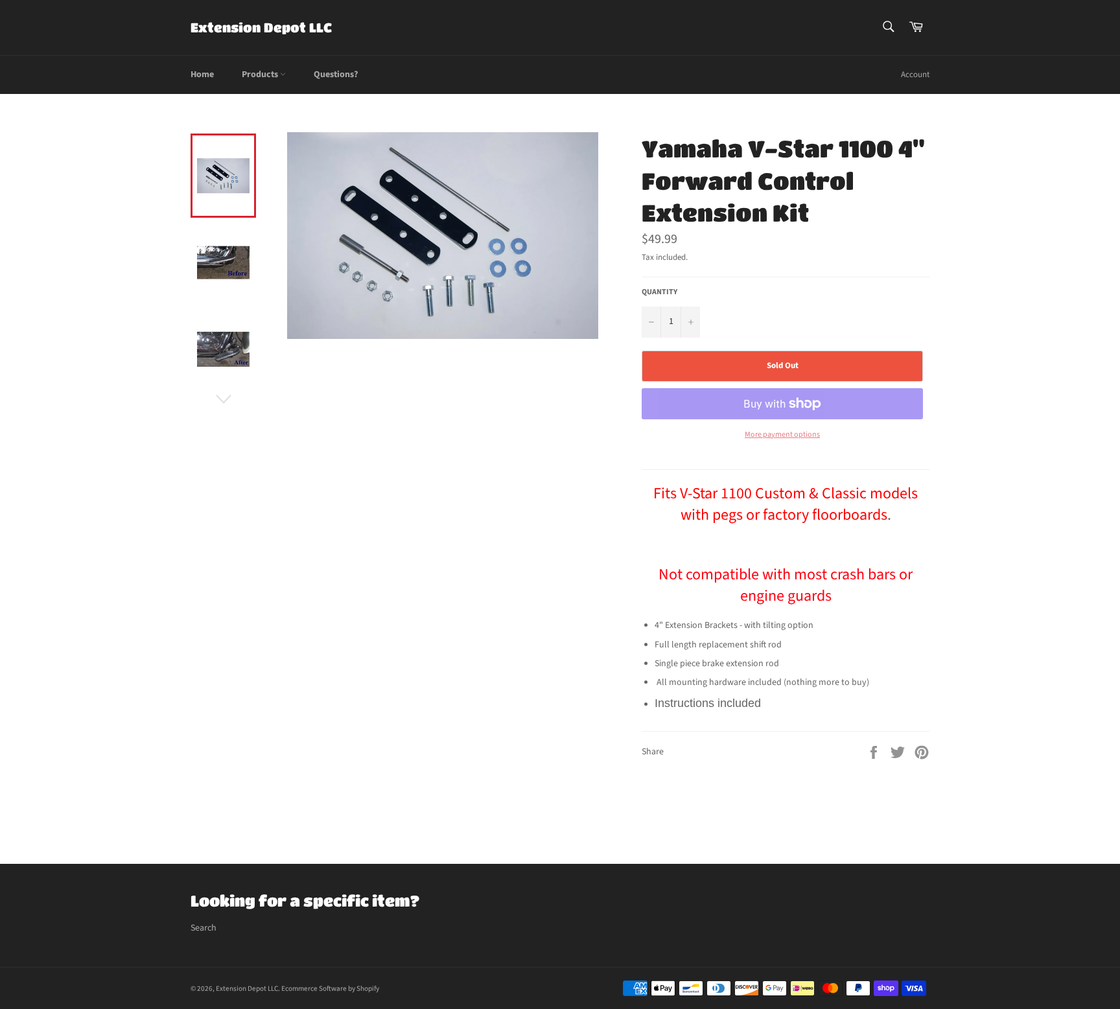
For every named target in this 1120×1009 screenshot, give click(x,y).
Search (203, 928)
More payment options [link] (782, 435)
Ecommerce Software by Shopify (330, 988)
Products (261, 74)
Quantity (659, 292)
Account (915, 74)
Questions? (336, 74)
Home (202, 74)
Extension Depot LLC (261, 27)
